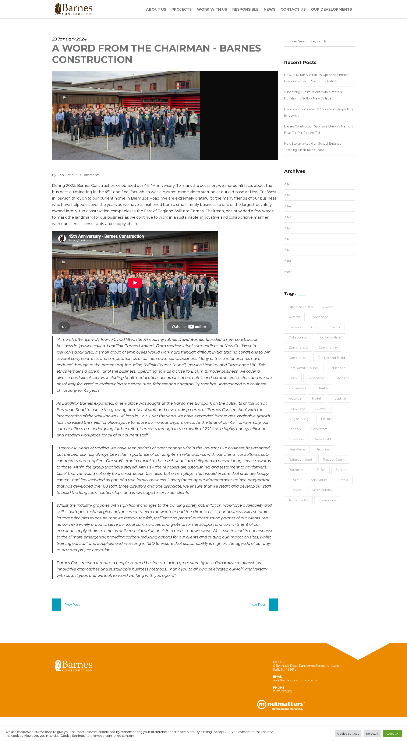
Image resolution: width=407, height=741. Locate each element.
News (269, 9)
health (322, 388)
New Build (323, 439)
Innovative (297, 409)
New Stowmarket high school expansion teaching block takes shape (313, 147)
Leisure (326, 419)
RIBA (321, 470)
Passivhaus (297, 449)
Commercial (298, 347)
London (295, 429)
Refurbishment (300, 459)
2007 (288, 272)
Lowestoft (319, 429)
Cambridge (319, 317)
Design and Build (331, 358)
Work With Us (212, 9)
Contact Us (293, 9)
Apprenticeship (301, 307)
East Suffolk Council (304, 368)
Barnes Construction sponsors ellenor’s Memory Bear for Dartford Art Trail (318, 129)
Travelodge (327, 500)
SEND (293, 480)
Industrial (339, 398)
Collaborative (330, 337)
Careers (295, 327)
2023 (287, 217)
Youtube (68, 692)
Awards (294, 317)
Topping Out (298, 500)
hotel (316, 398)
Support (295, 490)
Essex (293, 378)
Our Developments (331, 9)
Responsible (245, 9)
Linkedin (78, 692)
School (341, 470)
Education (338, 368)
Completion (298, 358)
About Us (156, 9)
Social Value (317, 480)
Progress (322, 449)
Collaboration (299, 337)
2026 (287, 184)
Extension (342, 378)
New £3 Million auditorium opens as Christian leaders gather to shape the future (316, 78)
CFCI (315, 327)
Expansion (316, 378)
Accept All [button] (392, 733)
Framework (298, 388)
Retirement (298, 470)
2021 (287, 239)
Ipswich (321, 409)
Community (327, 347)
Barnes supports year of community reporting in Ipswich (318, 112)
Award (328, 307)
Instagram (87, 692)
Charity (334, 327)
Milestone (296, 439)
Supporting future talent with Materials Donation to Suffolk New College (313, 95)
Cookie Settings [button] (348, 733)
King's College (300, 419)
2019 (287, 261)
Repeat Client (333, 459)
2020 (287, 250)
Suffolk (342, 480)
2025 (287, 195)
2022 (287, 228)
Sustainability (322, 490)
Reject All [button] (372, 733)
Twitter (59, 692)
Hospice (295, 398)
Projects (181, 9)
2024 (287, 206)
